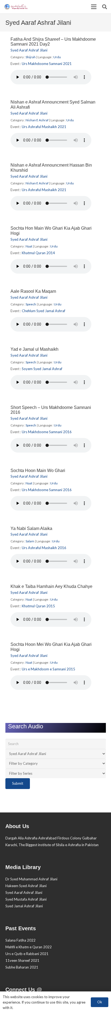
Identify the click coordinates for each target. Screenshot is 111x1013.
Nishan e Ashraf (37, 120)
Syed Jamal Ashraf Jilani (24, 906)
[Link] (16, 6)
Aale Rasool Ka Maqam (33, 291)
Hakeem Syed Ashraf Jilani (26, 886)
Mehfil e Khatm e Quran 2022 (28, 947)
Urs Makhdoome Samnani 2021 (47, 63)
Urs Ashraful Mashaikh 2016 (44, 548)
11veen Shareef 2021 (22, 960)
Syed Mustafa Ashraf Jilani (26, 899)
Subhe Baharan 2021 (21, 967)
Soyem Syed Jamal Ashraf (42, 369)
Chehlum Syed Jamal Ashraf (43, 311)
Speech (31, 304)
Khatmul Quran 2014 (38, 253)
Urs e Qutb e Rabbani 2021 (26, 954)
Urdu (57, 57)
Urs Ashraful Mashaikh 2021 (44, 127)
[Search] (104, 6)
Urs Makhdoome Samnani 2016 (47, 432)
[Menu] (93, 6)
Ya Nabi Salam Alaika (31, 528)
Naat (29, 246)
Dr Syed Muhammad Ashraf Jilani (31, 879)
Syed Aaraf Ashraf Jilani (29, 50)
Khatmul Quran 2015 (38, 606)
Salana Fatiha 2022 (20, 940)
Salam (30, 541)
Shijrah (31, 57)
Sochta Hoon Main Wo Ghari (38, 470)
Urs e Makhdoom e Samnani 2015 (48, 669)
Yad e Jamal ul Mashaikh (34, 349)
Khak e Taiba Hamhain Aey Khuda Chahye (51, 586)
